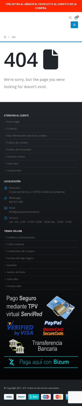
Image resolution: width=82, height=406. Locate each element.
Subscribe (12, 163)
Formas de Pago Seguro (20, 258)
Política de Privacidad (19, 149)
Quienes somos (16, 156)
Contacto (12, 128)
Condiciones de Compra (21, 251)
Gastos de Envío (16, 272)
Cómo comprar (15, 244)
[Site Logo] (15, 22)
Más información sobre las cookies (27, 135)
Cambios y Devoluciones (21, 237)
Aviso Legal (13, 121)
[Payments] (39, 396)
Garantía (12, 265)
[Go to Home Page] (5, 37)
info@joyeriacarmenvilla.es (24, 211)
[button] (70, 18)
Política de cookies (17, 142)
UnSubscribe (14, 170)
